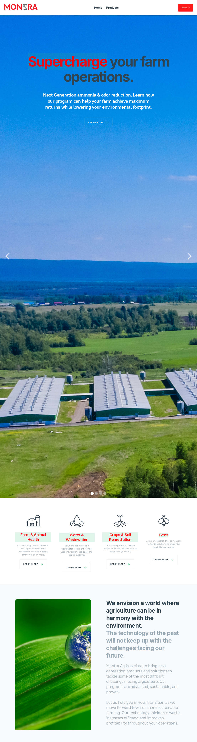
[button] (7, 256)
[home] (21, 7)
